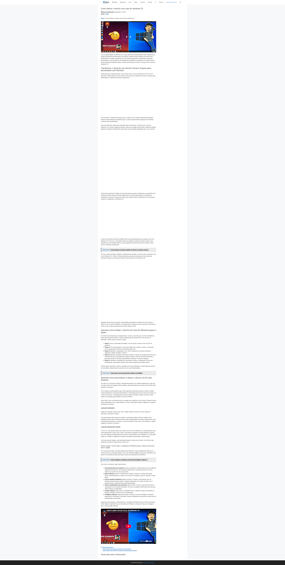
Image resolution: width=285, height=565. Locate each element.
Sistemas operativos (171, 2)
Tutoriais (142, 2)
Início (102, 18)
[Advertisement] (128, 91)
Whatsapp (114, 2)
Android (150, 2)
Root (130, 2)
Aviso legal (146, 562)
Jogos (135, 2)
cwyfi (107, 14)
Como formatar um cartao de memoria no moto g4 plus (117, 549)
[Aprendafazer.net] (106, 2)
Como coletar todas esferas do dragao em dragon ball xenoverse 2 (120, 550)
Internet (161, 2)
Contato (152, 562)
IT (155, 2)
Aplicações (123, 2)
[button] (180, 2)
